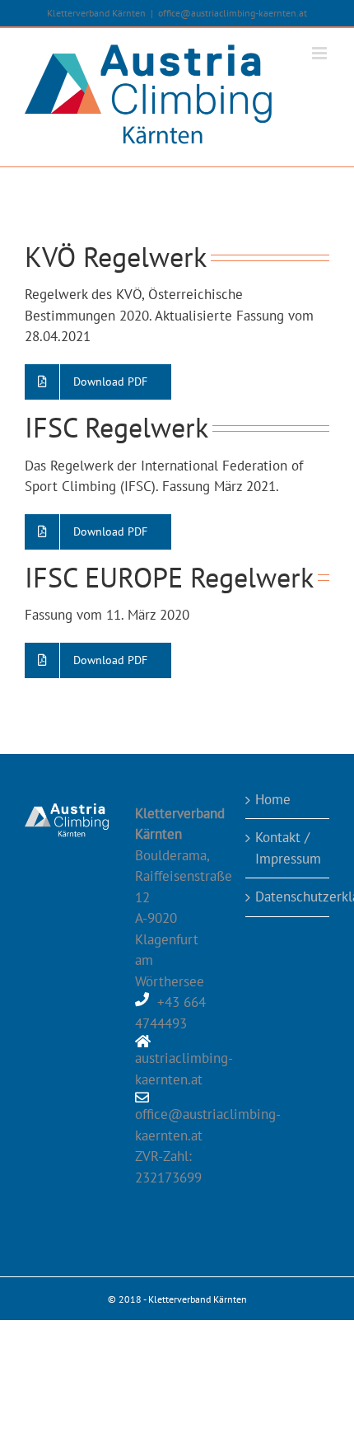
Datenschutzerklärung (288, 896)
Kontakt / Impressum (288, 848)
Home (273, 799)
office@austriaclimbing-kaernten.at (232, 13)
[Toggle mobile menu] (320, 53)
